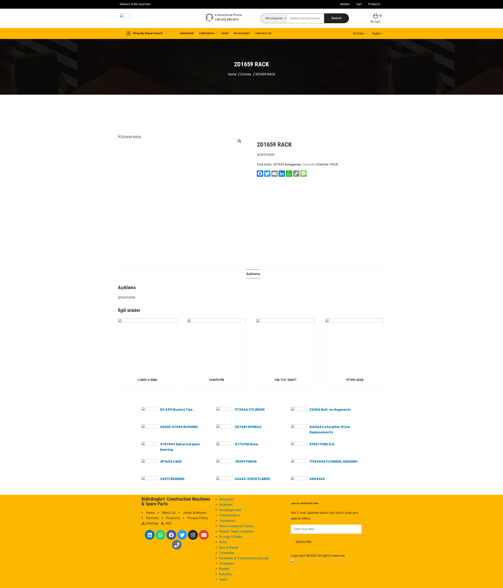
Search (336, 18)
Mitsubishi (226, 499)
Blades (224, 569)
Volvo (223, 542)
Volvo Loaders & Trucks (236, 526)
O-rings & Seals (230, 537)
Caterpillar (309, 164)
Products (374, 4)
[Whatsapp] (160, 535)
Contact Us (263, 33)
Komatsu (225, 574)
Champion (226, 563)
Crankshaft (227, 521)
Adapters (226, 505)
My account (242, 33)
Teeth (223, 580)
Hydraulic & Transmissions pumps (244, 558)
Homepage (187, 33)
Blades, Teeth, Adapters (236, 531)
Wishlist (345, 4)
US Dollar (358, 33)
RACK (334, 164)
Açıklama (253, 274)
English (376, 33)
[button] (239, 141)
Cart (359, 4)
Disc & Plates (228, 547)
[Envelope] (204, 535)
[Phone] (177, 545)
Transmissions (229, 515)
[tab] (253, 273)
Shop (225, 33)
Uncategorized (230, 510)
